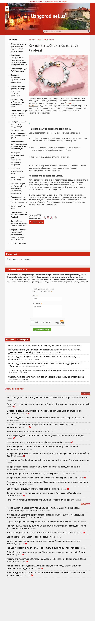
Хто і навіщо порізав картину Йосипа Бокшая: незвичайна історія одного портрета (47, 397)
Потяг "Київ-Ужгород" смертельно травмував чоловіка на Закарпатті (40, 500)
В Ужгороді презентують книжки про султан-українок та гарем (37, 473)
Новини (38, 39)
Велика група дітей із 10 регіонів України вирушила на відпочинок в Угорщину (45, 435)
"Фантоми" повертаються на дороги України (29, 431)
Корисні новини (48, 39)
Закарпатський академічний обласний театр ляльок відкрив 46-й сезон (42, 478)
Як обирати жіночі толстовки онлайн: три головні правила (19, 199)
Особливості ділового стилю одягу (17, 171)
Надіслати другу (36, 222)
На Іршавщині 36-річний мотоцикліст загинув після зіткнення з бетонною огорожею (48, 460)
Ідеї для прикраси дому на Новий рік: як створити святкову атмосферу (18, 91)
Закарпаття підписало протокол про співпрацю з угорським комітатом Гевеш (46, 377)
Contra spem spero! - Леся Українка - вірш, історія (31, 537)
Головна (32, 39)
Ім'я (35, 296)
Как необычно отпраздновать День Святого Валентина (19, 223)
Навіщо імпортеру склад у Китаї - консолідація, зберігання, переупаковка (43, 548)
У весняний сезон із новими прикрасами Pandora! (19, 214)
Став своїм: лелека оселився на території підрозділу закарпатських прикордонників (48, 404)
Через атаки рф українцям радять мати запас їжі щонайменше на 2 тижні (43, 522)
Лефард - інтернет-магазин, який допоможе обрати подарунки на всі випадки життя (18, 234)
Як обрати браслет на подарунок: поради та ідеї (18, 124)
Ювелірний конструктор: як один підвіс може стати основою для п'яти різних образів (19, 60)
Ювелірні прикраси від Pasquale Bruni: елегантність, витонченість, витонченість (18, 188)
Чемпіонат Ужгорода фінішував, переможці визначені (35, 345)
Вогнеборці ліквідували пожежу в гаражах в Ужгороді (33, 489)
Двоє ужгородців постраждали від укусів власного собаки (35, 442)
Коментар (37, 304)
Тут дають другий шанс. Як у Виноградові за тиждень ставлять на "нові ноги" (46, 370)
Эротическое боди (18, 243)
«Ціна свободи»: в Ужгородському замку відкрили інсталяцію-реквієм (41, 532)
